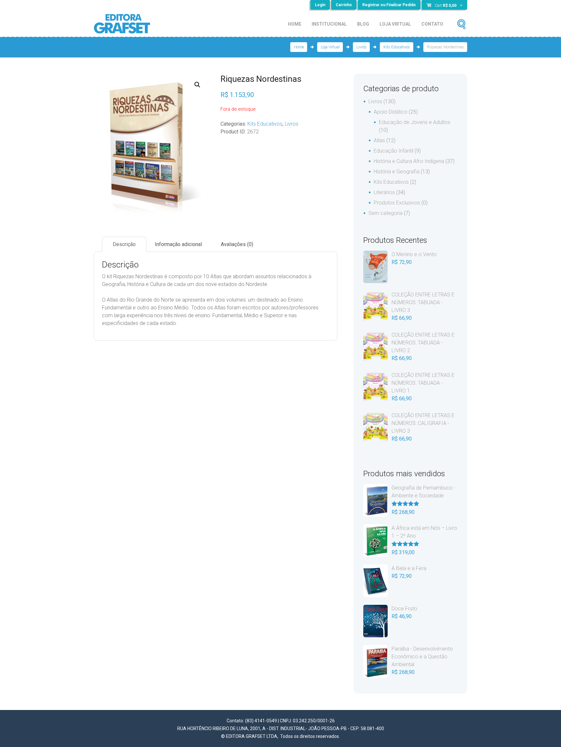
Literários (384, 192)
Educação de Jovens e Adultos (414, 122)
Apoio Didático (390, 112)
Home (294, 24)
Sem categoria (385, 213)
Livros (361, 47)
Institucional (329, 24)
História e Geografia (396, 171)
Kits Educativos (396, 47)
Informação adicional (178, 244)
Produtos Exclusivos (397, 203)
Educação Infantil (393, 151)
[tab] (124, 244)
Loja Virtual (395, 24)
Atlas (379, 140)
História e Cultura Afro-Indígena (409, 161)
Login (320, 5)
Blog (363, 24)
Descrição (124, 244)
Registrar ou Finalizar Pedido (389, 5)
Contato (432, 24)
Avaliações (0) (237, 244)
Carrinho (344, 5)
